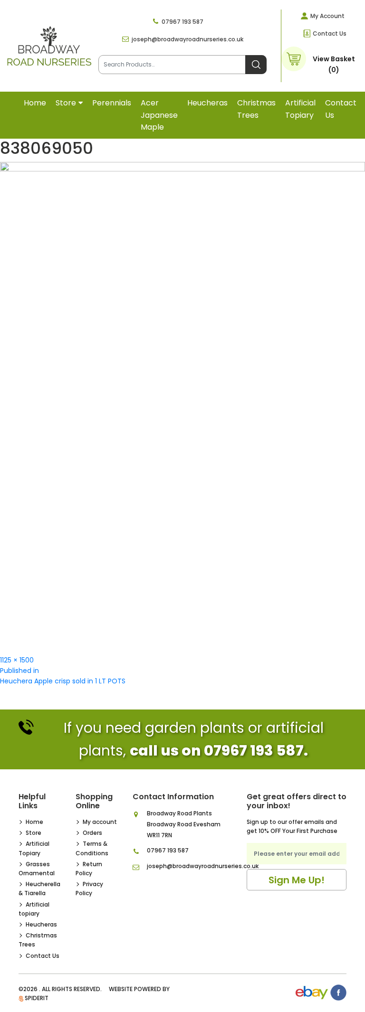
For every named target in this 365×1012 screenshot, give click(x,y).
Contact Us (329, 33)
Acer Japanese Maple (159, 114)
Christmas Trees (256, 109)
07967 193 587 (182, 22)
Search (256, 64)
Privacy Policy (89, 888)
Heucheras (207, 102)
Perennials (111, 102)
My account (100, 822)
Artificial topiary (300, 109)
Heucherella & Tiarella (39, 888)
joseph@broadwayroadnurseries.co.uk (187, 39)
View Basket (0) (334, 64)
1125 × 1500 (17, 660)
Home (35, 102)
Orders (92, 833)
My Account (327, 16)
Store (66, 102)
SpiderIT (36, 998)
